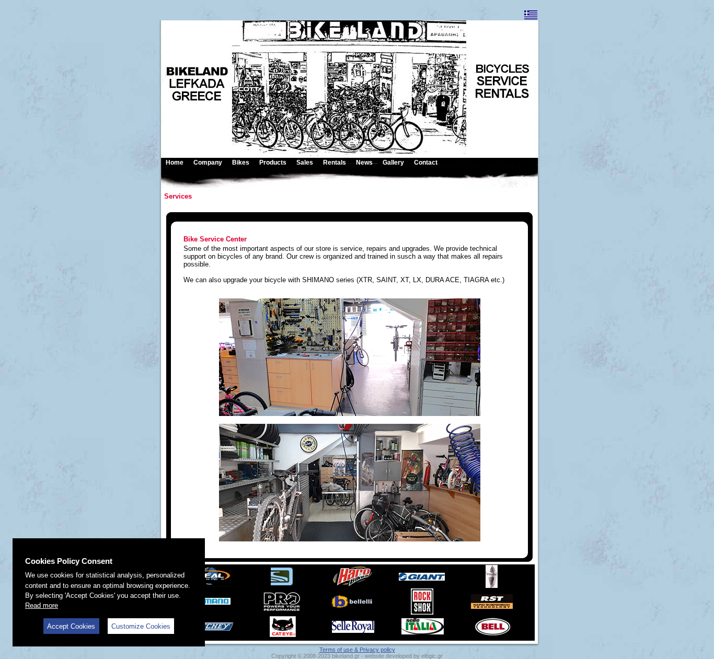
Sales (304, 162)
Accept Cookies (71, 626)
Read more (41, 605)
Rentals (334, 162)
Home (174, 162)
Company (207, 162)
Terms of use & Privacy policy (357, 649)
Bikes (240, 162)
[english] (530, 17)
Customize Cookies (140, 626)
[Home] (242, 56)
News (364, 162)
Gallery (393, 162)
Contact (425, 162)
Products (272, 162)
